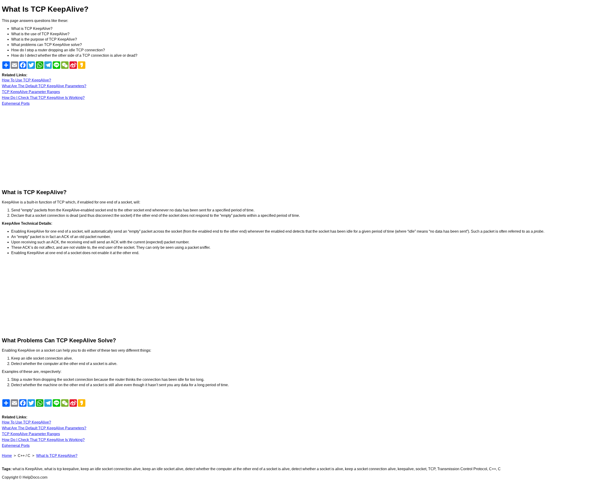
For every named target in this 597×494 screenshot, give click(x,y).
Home (7, 456)
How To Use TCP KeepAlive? (26, 80)
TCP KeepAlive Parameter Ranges (31, 92)
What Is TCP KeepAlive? (56, 456)
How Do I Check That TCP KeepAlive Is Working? (43, 98)
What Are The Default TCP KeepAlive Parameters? (44, 86)
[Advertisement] (142, 147)
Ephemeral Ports (16, 103)
